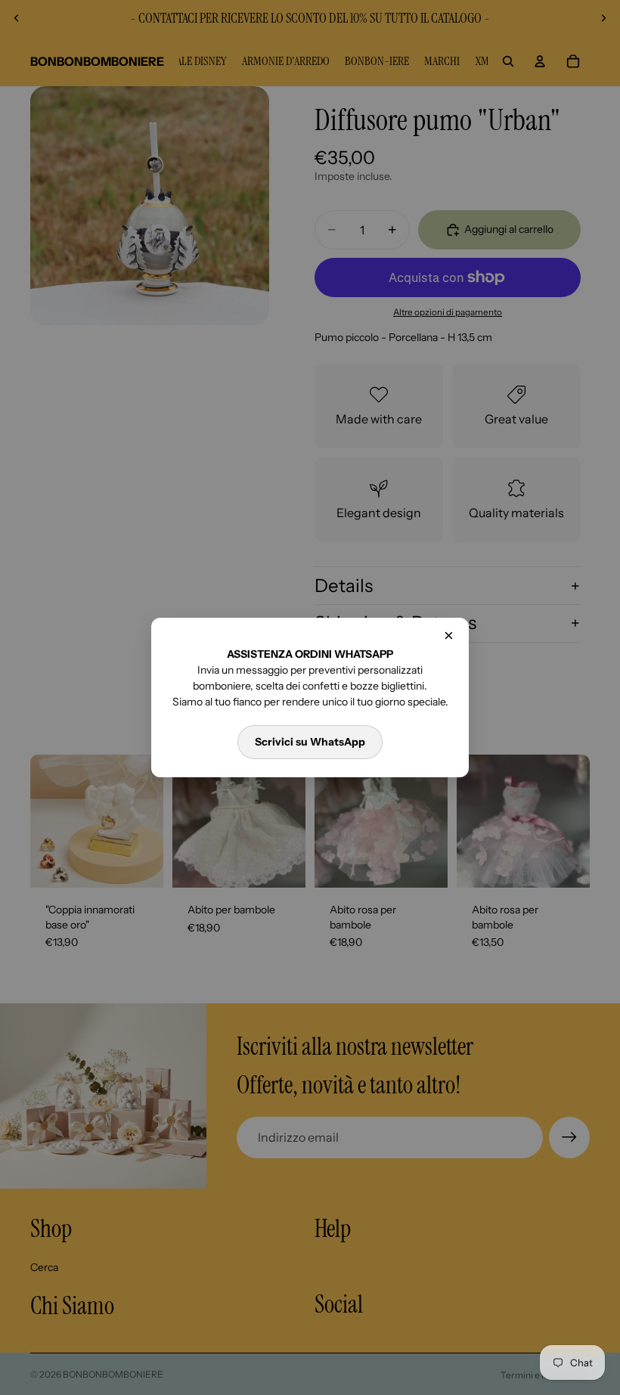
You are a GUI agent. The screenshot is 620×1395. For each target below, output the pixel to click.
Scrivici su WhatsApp (310, 742)
